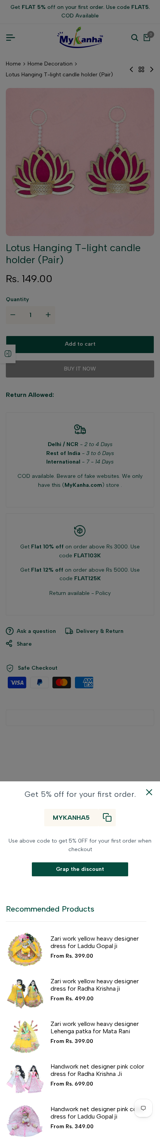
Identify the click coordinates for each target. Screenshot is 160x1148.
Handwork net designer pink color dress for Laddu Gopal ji (97, 1112)
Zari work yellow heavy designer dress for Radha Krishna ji (94, 984)
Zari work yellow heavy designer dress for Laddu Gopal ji (94, 942)
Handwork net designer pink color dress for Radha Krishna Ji (97, 1070)
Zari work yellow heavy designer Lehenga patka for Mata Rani (94, 1027)
